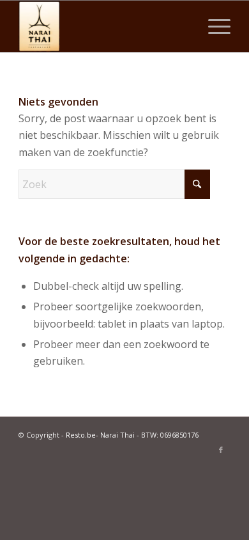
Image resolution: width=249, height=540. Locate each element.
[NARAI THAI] (103, 26)
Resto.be (81, 435)
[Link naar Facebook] (220, 449)
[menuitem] (212, 26)
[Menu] (212, 26)
